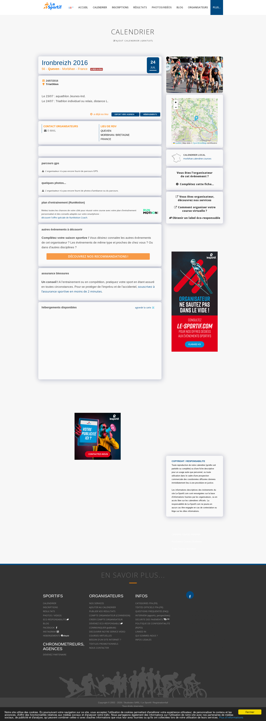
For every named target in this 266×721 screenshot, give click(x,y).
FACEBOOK (48, 627)
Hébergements (150, 114)
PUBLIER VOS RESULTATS (102, 611)
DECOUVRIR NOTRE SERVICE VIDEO (107, 631)
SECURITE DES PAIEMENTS (149, 619)
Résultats (140, 7)
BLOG (46, 623)
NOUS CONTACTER (99, 647)
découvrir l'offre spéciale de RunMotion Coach (64, 217)
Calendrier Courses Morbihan (186, 534)
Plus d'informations (231, 717)
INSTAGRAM (49, 631)
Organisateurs (198, 7)
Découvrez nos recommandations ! (98, 256)
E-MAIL (52, 130)
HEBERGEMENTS (51, 635)
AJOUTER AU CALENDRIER (102, 607)
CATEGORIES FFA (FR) (146, 603)
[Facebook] (190, 595)
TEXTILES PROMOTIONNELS (103, 643)
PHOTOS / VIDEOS (52, 615)
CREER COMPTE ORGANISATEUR (106, 619)
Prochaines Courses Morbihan (187, 541)
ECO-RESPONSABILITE (54, 619)
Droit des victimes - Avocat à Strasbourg (206, 623)
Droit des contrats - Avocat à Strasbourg (206, 635)
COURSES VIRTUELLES (100, 635)
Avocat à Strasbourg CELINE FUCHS (153, 647)
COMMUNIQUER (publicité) (102, 627)
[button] (196, 118)
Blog (180, 7)
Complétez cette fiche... (197, 184)
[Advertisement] (97, 492)
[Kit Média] (98, 436)
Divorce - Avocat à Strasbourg (201, 611)
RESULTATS (49, 611)
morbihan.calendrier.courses (197, 158)
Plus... (217, 7)
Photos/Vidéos (162, 7)
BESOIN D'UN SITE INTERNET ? (105, 639)
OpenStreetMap (200, 143)
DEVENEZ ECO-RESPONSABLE (104, 623)
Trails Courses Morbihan (184, 548)
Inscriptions (120, 7)
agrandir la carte (143, 307)
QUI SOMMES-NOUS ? (146, 635)
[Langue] (71, 7)
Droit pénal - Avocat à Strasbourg (203, 619)
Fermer (250, 712)
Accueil (83, 7)
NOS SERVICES (96, 603)
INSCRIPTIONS (50, 607)
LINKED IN (140, 631)
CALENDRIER (49, 603)
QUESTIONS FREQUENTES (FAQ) (151, 611)
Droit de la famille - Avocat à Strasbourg (206, 615)
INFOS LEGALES (143, 639)
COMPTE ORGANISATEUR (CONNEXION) (109, 615)
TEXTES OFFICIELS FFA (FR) (149, 607)
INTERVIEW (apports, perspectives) (152, 615)
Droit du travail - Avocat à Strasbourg (204, 631)
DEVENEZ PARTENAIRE (54, 654)
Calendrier (100, 7)
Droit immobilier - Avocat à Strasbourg (205, 627)
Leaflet (178, 143)
